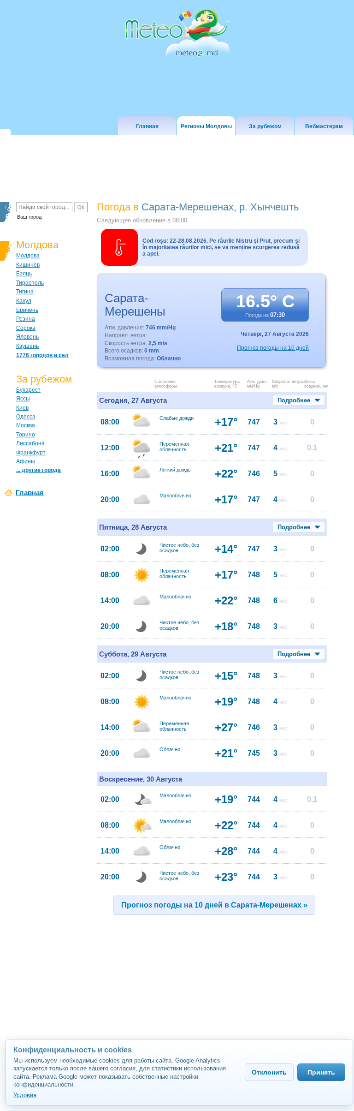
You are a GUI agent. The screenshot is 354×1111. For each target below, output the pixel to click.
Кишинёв (28, 265)
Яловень (27, 337)
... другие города (38, 470)
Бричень (27, 310)
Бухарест (28, 390)
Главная (30, 492)
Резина (25, 319)
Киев (22, 408)
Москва (25, 425)
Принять (321, 1072)
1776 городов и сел (42, 355)
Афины (25, 461)
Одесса (25, 416)
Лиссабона (30, 443)
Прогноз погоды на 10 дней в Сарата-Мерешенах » (214, 905)
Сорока (25, 328)
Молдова (28, 255)
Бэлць (24, 273)
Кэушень (27, 346)
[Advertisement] (178, 998)
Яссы (23, 398)
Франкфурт (31, 452)
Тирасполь (30, 283)
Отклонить (269, 1072)
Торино (25, 434)
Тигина (25, 291)
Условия (24, 1095)
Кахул (23, 301)
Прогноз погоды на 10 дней (273, 348)
